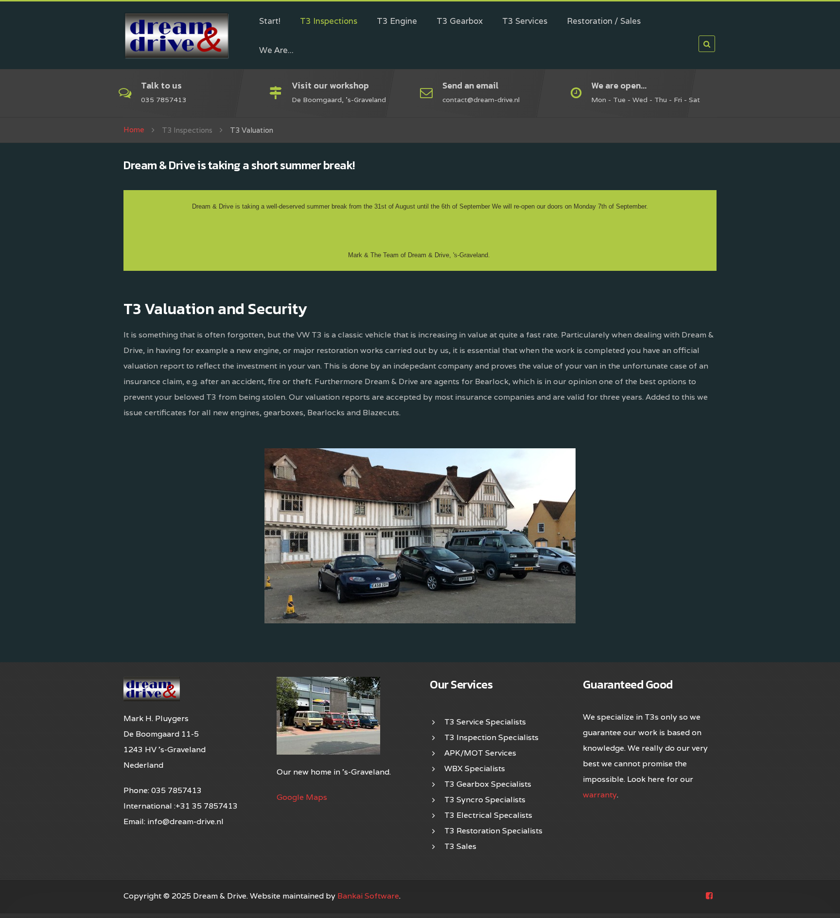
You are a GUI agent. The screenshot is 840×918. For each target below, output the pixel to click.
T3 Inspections (328, 21)
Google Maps (302, 797)
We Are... (276, 50)
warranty (600, 795)
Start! (269, 21)
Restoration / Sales (604, 21)
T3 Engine (397, 21)
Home (133, 129)
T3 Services (524, 21)
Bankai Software (368, 896)
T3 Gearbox (460, 21)
